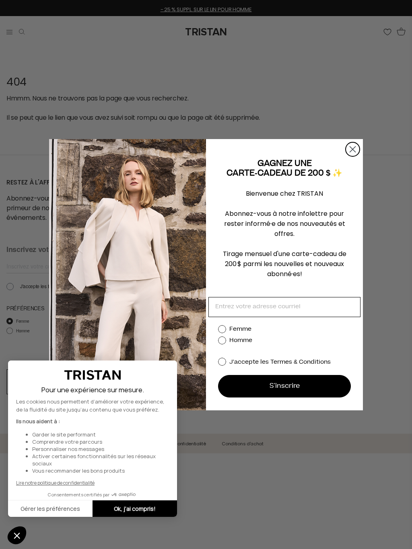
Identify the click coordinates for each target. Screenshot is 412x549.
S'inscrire (285, 386)
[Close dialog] (353, 149)
